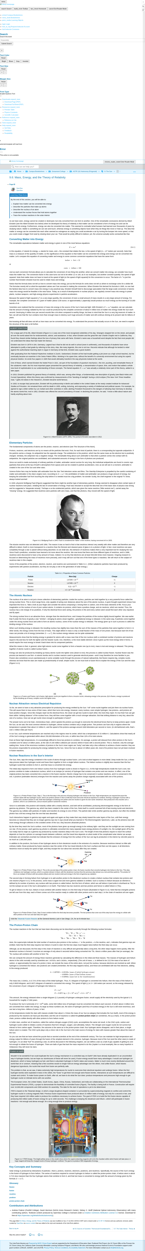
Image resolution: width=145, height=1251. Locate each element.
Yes (33, 1235)
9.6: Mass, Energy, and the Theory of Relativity (34, 1221)
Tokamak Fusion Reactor (27, 919)
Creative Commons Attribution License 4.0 (101, 1213)
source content (30, 1223)
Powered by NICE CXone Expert (40, 1243)
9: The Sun (108, 171)
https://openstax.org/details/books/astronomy (35, 1215)
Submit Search (6, 43)
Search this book (6, 37)
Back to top (13, 1228)
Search (13, 167)
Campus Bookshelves (37, 171)
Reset (3, 58)
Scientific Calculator (11, 115)
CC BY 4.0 (101, 1221)
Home (19, 171)
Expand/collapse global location (134, 170)
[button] (7, 130)
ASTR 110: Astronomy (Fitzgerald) (85, 171)
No (42, 1235)
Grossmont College (58, 171)
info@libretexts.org (116, 1248)
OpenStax (19, 188)
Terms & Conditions (61, 1248)
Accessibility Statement (77, 1248)
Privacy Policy (49, 1248)
